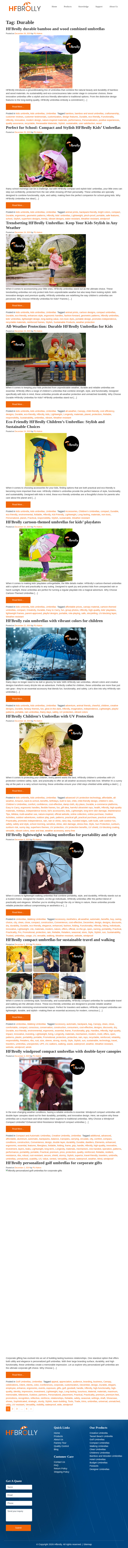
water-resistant (72, 218)
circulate (84, 1139)
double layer (59, 1142)
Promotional (29, 932)
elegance (46, 925)
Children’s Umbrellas (89, 511)
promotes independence (104, 319)
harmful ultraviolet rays (81, 807)
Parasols (94, 1466)
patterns (60, 817)
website (78, 935)
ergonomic (20, 215)
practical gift (71, 817)
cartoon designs (87, 312)
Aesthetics (71, 919)
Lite (32, 929)
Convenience (61, 922)
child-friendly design (88, 801)
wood (99, 123)
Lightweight (77, 215)
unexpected (32, 1044)
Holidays (20, 811)
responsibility (12, 417)
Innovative (20, 120)
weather (90, 1044)
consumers (72, 1027)
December (88, 922)
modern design (33, 120)
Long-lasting (84, 514)
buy (112, 919)
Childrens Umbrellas (100, 1453)
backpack (82, 1024)
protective (72, 1037)
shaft (102, 1398)
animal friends (84, 705)
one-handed (95, 1149)
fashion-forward (72, 315)
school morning (37, 824)
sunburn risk (12, 827)
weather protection (85, 322)
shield (55, 1155)
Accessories (71, 511)
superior (79, 1155)
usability (33, 1159)
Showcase (111, 1398)
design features (70, 116)
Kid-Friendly (58, 514)
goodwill (71, 1388)
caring (118, 919)
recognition (23, 1398)
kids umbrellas (37, 113)
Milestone (23, 1395)
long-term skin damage (95, 811)
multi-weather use (28, 814)
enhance (21, 1388)
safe (83, 613)
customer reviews (14, 116)
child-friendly (92, 411)
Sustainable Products (64, 322)
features (32, 1145)
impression (27, 1391)
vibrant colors (81, 712)
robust (25, 1155)
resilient (109, 1152)
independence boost (36, 811)
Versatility (62, 1159)
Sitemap (88, 1544)
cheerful (96, 705)
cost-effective (55, 804)
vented (53, 1159)
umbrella (113, 1155)
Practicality (11, 821)
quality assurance (14, 123)
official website (62, 814)
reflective (35, 1398)
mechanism (81, 1034)
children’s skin (106, 801)
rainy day (66, 821)
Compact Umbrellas (99, 1443)
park (52, 817)
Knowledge (83, 6)
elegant (112, 1385)
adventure (70, 705)
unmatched (22, 1159)
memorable (11, 1395)
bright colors (104, 212)
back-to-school (31, 801)
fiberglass (42, 1145)
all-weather (70, 411)
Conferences (46, 1385)
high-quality (94, 610)
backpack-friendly (88, 212)
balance (55, 1139)
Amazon (19, 801)
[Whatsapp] (120, 1528)
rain (45, 821)
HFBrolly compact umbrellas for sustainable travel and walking (60, 939)
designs (10, 414)
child (74, 801)
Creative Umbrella (61, 1135)
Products (68, 6)
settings (95, 1398)
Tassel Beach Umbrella (101, 1436)
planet (87, 414)
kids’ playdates (108, 610)
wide (59, 1404)
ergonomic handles (53, 315)
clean (21, 922)
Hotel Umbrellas (98, 1459)
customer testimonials (35, 116)
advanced (106, 1135)
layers (21, 1149)
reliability (116, 1037)
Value (45, 1159)
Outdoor (33, 1395)
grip (88, 1030)
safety (55, 712)
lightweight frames (15, 613)
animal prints (71, 212)
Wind (99, 1159)
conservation (46, 1027)
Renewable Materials (46, 123)
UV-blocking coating (109, 827)
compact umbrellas (105, 312)
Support (99, 6)
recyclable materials (16, 322)
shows (9, 1401)
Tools (70, 1401)
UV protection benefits (76, 827)
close (27, 922)
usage (29, 935)
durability (14, 925)
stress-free (82, 824)
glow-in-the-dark (53, 709)
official (72, 929)
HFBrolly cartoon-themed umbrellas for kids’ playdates (53, 522)
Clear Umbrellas (98, 1449)
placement (67, 1395)
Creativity (31, 610)
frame (68, 1030)
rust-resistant (36, 1155)
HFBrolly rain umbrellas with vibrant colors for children (54, 620)
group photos (71, 610)
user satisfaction (87, 123)
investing (29, 1034)
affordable (107, 797)
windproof (105, 218)
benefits (44, 801)
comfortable (12, 1027)
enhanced (57, 925)
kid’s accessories (56, 811)
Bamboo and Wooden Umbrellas (106, 1456)
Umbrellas (51, 113)
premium (54, 1152)
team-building (60, 1401)
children (105, 705)
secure (47, 1155)
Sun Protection (102, 824)
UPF (42, 1044)
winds (29, 1047)
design (98, 922)
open (89, 929)
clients (29, 1385)
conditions (11, 1142)
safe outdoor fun (107, 821)
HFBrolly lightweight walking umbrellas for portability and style (61, 834)
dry (7, 925)
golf (64, 1388)
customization (54, 116)
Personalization (90, 120)
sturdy (63, 1040)
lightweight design (31, 319)
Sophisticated (20, 1401)
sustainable (72, 123)
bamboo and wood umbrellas (89, 113)
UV (34, 935)
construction (47, 922)
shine (59, 824)
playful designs (50, 613)
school (9, 218)
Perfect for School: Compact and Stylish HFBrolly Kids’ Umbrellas (63, 127)
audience (77, 1381)
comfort (31, 804)
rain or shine (54, 821)
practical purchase (87, 817)
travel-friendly (91, 1155)
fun (62, 610)
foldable (38, 514)
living (50, 1034)
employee (11, 1388)
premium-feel (112, 1395)
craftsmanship (112, 113)
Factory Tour (60, 1443)
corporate (58, 1385)
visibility (40, 1404)
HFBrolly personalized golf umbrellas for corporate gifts (54, 1163)
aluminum (22, 1139)
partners (42, 1395)
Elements (99, 1142)
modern (49, 929)
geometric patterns (36, 215)
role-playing (74, 613)
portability (106, 929)
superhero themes (40, 827)
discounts (116, 922)
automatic (95, 919)
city (15, 922)
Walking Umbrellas (36, 919)
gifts (59, 1388)
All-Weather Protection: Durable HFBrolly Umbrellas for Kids (59, 326)
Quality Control (61, 1446)
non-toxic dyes (67, 319)
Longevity (68, 414)
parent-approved (33, 613)
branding (87, 1381)
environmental (26, 514)
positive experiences (109, 120)
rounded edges (79, 821)
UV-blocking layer (107, 613)
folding (75, 925)
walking (50, 935)
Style (91, 824)
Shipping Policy (61, 1472)
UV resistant (18, 1404)
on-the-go (81, 929)
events (41, 1388)
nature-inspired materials (54, 120)
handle (80, 1145)
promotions (11, 1398)
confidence (42, 804)
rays (85, 1037)
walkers (53, 1044)
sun (104, 932)
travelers (10, 1044)
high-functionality (101, 1388)
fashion (67, 925)
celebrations (12, 1385)
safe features (112, 215)
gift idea (65, 807)
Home (54, 6)
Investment (11, 1149)
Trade (77, 1401)
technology (104, 1040)
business (97, 1381)
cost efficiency (107, 411)
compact (116, 212)
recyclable (30, 123)
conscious (34, 1027)
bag (90, 1024)
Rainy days (45, 712)
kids (48, 414)
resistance (11, 1155)
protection (97, 414)
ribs (32, 1040)
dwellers (90, 1142)
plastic (18, 1037)
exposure (51, 1388)
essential (59, 1030)
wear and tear (37, 830)
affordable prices (73, 607)
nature (57, 929)
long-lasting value (49, 319)
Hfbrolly (9, 120)
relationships (57, 1398)
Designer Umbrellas (99, 1469)
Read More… (18, 107)
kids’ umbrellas (62, 215)
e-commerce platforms (106, 804)
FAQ (56, 1465)
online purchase (96, 814)
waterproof (79, 1044)
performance (74, 120)
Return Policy (60, 1468)
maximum (112, 1391)
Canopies (65, 1139)
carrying (75, 1139)
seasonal (76, 932)
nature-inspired (45, 814)
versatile (10, 830)
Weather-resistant (90, 218)
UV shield (93, 827)
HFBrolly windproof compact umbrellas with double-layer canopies (63, 1051)
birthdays (53, 801)
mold (99, 1034)
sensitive (50, 824)
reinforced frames (35, 322)
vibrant (48, 417)
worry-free (70, 830)
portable (100, 215)
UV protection (66, 712)
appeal (54, 1381)
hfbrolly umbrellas (109, 315)
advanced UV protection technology (83, 797)
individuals (115, 925)
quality (80, 1152)
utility (8, 1404)
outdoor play (43, 817)
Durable (83, 116)
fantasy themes (31, 709)
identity (17, 1391)
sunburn (115, 824)
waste (70, 1044)
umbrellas (39, 417)
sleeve (48, 1040)
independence (91, 709)
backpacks (44, 1139)
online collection (78, 814)
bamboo (69, 113)
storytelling (92, 613)
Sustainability (26, 417)
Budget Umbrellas (99, 1462)
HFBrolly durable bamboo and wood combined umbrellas (55, 28)
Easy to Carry (53, 610)
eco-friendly (94, 116)
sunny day (24, 827)
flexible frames (48, 807)
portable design (83, 319)
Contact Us (59, 1462)
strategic (32, 1401)
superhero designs (31, 218)
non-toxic (106, 514)
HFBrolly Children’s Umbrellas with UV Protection (50, 716)
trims (83, 1401)
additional (95, 1135)
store (84, 932)
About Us (113, 6)
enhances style (35, 315)
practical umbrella (107, 817)
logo (61, 1391)
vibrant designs (56, 218)
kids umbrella (22, 113)
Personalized (12, 518)
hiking (105, 925)
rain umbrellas (32, 712)
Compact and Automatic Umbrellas (33, 1135)
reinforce (45, 1398)
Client (22, 1385)
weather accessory (54, 830)
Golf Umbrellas (23, 1381)
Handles (95, 1030)
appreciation (65, 1381)
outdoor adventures (25, 817)
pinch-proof (89, 215)
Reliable (107, 414)
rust (37, 1040)
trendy (44, 218)
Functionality (107, 116)
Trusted (9, 935)
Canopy (81, 411)
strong (56, 1040)
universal (103, 1401)
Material (92, 1391)
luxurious (82, 1391)
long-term (49, 1149)
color (36, 1385)
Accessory (60, 919)
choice (9, 922)
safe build (93, 821)
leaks (28, 1149)
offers (64, 929)
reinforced (105, 1037)
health (97, 807)
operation (107, 1149)
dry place (80, 804)
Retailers (65, 932)
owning (96, 929)
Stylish (61, 123)
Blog (56, 1449)
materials (78, 414)
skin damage (69, 824)
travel (114, 1040)
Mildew (14, 814)
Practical (32, 518)
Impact (9, 1034)
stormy (62, 1155)
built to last (65, 801)
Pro (19, 932)
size (42, 1040)
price (62, 1152)
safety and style (21, 824)
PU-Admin (38, 33)
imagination (76, 709)
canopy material (91, 607)
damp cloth (68, 804)
